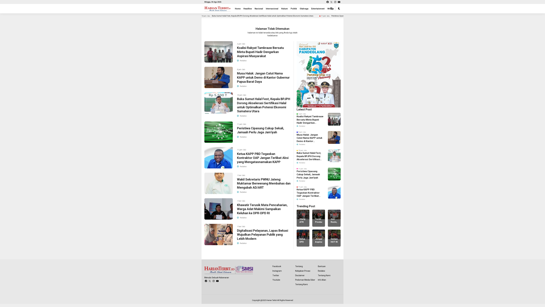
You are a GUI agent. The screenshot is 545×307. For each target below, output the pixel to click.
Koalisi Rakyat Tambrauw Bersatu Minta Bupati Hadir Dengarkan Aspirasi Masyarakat (260, 52)
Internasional (272, 9)
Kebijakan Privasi (302, 271)
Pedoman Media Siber (305, 280)
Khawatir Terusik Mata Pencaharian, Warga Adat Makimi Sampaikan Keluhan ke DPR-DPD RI (262, 209)
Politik (294, 9)
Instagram (277, 271)
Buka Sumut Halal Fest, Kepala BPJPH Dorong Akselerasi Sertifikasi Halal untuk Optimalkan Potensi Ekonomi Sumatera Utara (243, 16)
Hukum (284, 9)
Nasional (259, 9)
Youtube (276, 280)
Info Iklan (322, 280)
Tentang (299, 266)
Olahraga (304, 9)
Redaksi (321, 271)
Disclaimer (300, 275)
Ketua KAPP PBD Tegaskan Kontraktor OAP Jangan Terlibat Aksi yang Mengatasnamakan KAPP (263, 158)
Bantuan (322, 266)
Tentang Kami (301, 284)
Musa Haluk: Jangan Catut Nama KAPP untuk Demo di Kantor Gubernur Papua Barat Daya (263, 77)
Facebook (276, 266)
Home (238, 9)
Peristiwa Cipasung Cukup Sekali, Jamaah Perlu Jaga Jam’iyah (338, 16)
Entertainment (318, 9)
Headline (247, 9)
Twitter (275, 275)
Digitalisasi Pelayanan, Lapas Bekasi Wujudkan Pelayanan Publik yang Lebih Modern (262, 234)
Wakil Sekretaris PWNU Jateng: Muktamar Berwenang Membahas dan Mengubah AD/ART (264, 183)
